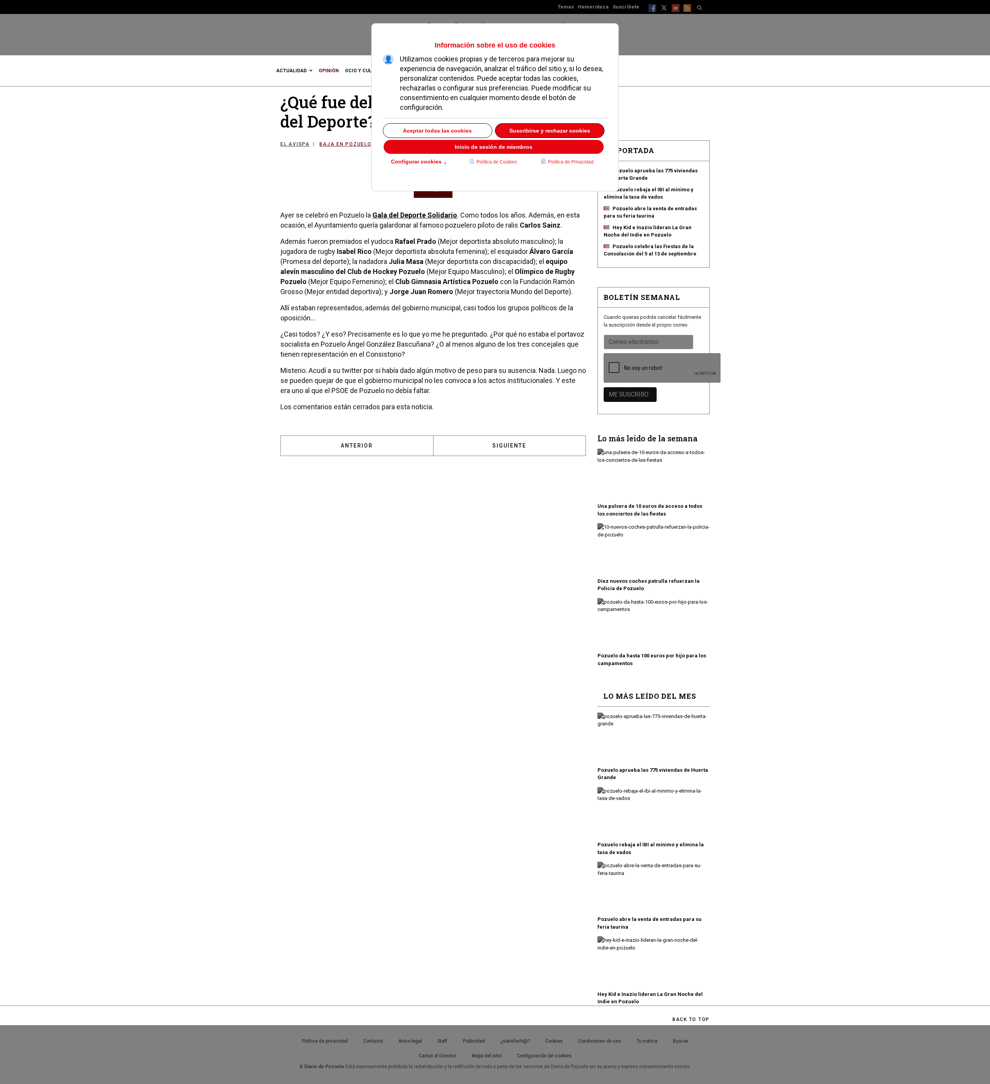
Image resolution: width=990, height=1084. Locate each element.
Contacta (373, 1041)
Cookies (554, 1041)
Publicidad (474, 1041)
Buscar (680, 1041)
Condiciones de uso (599, 1041)
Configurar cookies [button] (419, 162)
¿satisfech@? (515, 1041)
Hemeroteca (593, 7)
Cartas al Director (437, 1055)
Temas (566, 7)
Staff (442, 1041)
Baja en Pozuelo (345, 144)
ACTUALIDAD (291, 70)
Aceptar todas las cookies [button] (437, 131)
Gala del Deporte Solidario (414, 215)
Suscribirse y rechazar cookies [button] (549, 131)
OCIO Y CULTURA (364, 70)
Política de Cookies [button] (496, 162)
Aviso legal (410, 1041)
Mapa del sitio (487, 1055)
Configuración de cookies (544, 1055)
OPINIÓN (329, 70)
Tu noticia (647, 1041)
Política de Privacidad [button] (571, 162)
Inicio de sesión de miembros (494, 147)
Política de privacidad (325, 1041)
